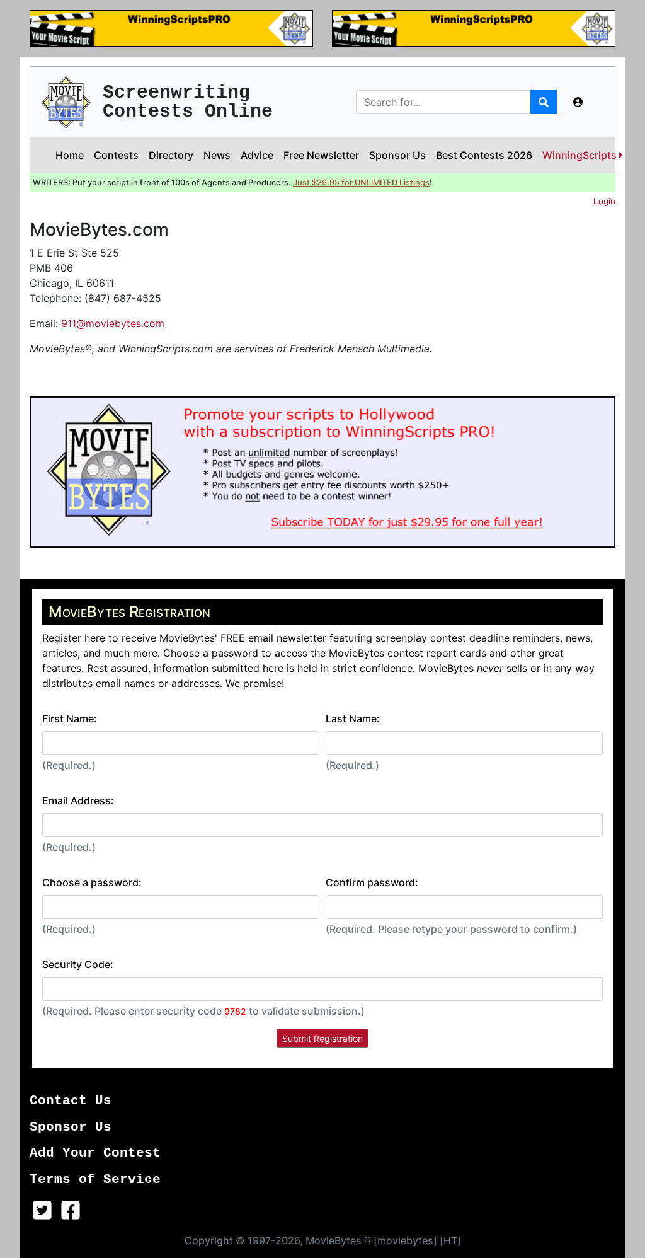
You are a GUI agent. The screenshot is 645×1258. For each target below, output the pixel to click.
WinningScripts (580, 155)
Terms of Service (95, 1179)
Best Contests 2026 (484, 155)
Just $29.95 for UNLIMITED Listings (361, 182)
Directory (171, 155)
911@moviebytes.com (112, 323)
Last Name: (353, 718)
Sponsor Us (397, 155)
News (217, 155)
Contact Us (70, 1101)
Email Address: (78, 800)
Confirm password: (372, 882)
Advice (257, 155)
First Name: (69, 718)
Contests (116, 155)
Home (69, 155)
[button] (578, 102)
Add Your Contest (95, 1153)
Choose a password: (92, 882)
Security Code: (77, 964)
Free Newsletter (321, 155)
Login (604, 201)
